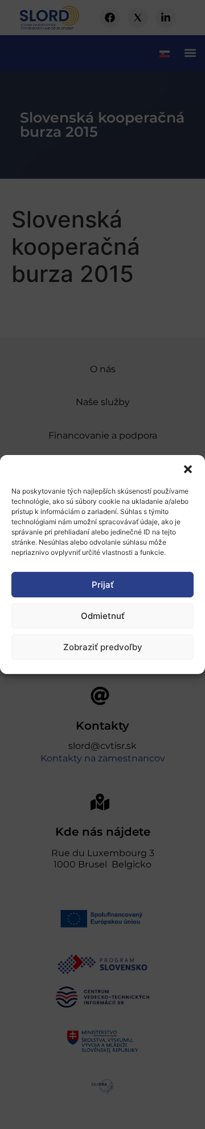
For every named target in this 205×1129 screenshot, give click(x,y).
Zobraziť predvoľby (102, 647)
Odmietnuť (103, 615)
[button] (188, 469)
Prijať (103, 584)
